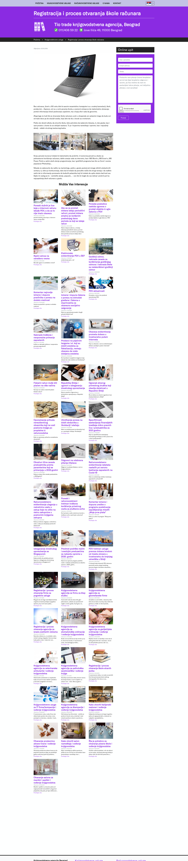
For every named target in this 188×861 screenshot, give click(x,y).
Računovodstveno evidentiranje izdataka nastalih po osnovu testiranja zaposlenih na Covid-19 (100, 467)
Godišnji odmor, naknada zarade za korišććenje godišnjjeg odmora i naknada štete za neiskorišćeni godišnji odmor (101, 263)
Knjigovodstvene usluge (59, 3)
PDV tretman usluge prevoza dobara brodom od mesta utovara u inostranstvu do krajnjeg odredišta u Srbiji (100, 553)
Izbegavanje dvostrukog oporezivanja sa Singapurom (45, 551)
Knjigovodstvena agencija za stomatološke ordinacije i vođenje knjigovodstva (73, 630)
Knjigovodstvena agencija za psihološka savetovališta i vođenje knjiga (72, 669)
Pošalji (123, 118)
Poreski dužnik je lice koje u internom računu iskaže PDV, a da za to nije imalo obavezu (45, 209)
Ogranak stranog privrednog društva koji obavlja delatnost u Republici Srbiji (100, 386)
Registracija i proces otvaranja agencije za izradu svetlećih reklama (46, 629)
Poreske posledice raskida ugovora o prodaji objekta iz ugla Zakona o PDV (99, 207)
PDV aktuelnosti (97, 291)
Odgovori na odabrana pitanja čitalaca (72, 461)
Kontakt (117, 3)
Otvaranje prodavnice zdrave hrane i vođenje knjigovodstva (45, 743)
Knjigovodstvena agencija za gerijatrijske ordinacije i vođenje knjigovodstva (100, 630)
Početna (39, 3)
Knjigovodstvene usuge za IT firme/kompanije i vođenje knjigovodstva (45, 707)
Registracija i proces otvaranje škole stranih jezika (100, 668)
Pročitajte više (38, 221)
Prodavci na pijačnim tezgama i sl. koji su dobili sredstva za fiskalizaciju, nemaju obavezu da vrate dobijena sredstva (71, 347)
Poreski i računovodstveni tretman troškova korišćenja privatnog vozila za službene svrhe (73, 503)
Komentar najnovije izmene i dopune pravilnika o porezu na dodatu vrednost (44, 296)
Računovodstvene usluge (86, 3)
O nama (106, 3)
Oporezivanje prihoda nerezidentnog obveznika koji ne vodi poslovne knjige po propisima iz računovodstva (44, 426)
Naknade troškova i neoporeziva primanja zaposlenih (44, 337)
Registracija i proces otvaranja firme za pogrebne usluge (44, 593)
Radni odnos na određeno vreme (42, 257)
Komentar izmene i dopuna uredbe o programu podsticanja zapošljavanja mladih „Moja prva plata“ (99, 507)
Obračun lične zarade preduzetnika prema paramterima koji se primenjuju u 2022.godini (46, 466)
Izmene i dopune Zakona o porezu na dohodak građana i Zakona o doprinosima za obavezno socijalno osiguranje (73, 301)
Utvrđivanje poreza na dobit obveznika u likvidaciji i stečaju (71, 422)
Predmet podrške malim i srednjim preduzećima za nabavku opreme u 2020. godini (73, 552)
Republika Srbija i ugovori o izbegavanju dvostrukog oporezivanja (73, 385)
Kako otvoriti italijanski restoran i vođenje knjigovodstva (100, 707)
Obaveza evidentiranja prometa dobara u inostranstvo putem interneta (100, 335)
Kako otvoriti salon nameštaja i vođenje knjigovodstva (71, 743)
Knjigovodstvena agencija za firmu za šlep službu (73, 593)
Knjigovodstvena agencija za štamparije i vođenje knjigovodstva (72, 707)
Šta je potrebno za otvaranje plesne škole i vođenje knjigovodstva (100, 743)
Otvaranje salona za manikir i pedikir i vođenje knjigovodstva (44, 780)
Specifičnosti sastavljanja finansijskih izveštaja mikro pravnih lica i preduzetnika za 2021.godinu (100, 425)
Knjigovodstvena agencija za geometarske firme (98, 593)
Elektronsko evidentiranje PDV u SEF (73, 254)
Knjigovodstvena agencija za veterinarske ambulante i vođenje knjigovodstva (45, 669)
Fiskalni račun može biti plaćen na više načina (45, 384)
